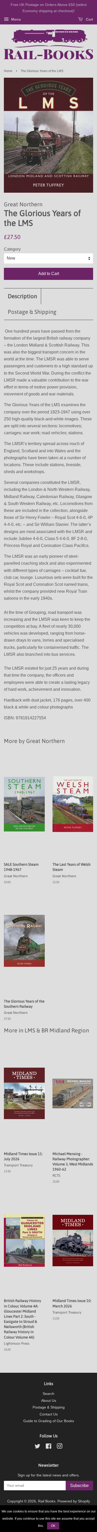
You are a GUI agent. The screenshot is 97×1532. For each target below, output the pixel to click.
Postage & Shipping (32, 311)
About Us (48, 1401)
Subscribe (79, 1485)
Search (48, 1394)
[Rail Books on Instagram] (59, 1447)
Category (12, 249)
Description (22, 296)
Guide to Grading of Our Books (48, 1421)
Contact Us (49, 1414)
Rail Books (46, 1501)
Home (8, 71)
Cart (89, 19)
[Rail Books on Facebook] (48, 1447)
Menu (15, 19)
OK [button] (53, 1526)
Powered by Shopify (73, 1501)
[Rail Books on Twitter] (37, 1447)
